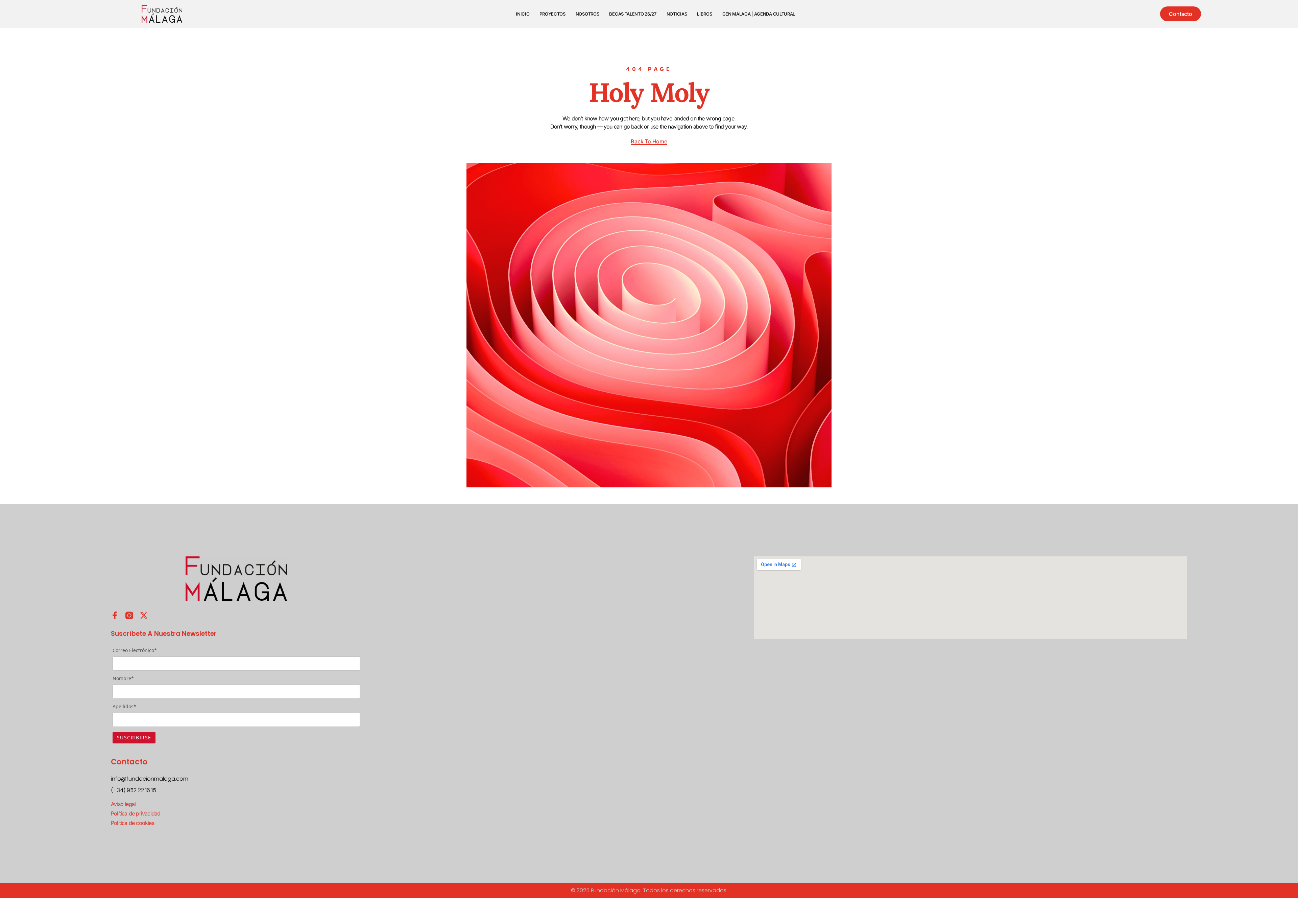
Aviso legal (123, 804)
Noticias (677, 14)
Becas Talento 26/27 (632, 14)
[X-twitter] (144, 615)
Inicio (522, 14)
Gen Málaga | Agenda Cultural (758, 14)
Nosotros (587, 14)
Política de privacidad (135, 813)
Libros (704, 14)
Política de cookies (132, 823)
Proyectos (552, 14)
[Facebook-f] (115, 615)
